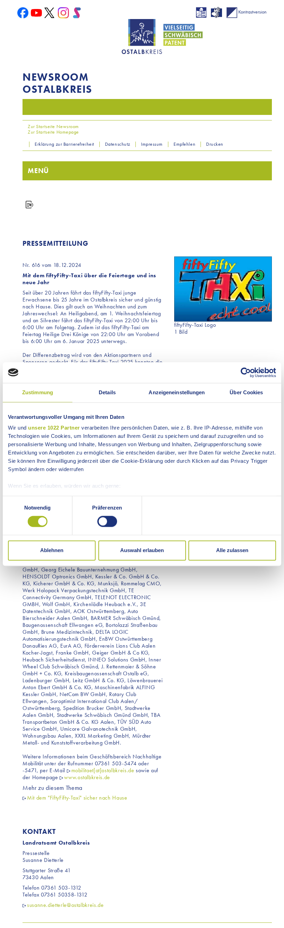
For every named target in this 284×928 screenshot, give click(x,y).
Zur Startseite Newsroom (53, 126)
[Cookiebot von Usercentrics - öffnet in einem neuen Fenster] (245, 372)
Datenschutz (117, 144)
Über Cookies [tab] (246, 392)
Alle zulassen (232, 550)
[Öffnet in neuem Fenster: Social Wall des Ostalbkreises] (76, 12)
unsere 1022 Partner (54, 428)
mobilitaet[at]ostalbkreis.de (102, 770)
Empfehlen (184, 144)
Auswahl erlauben (142, 550)
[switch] (107, 521)
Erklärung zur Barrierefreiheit (64, 144)
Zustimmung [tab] (37, 392)
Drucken (214, 144)
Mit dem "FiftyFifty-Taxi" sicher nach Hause (77, 797)
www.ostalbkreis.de (87, 777)
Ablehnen (51, 550)
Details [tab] (107, 392)
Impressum (152, 144)
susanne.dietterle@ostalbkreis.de (65, 905)
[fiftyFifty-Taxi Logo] (223, 288)
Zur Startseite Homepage (53, 132)
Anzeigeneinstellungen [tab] (177, 392)
